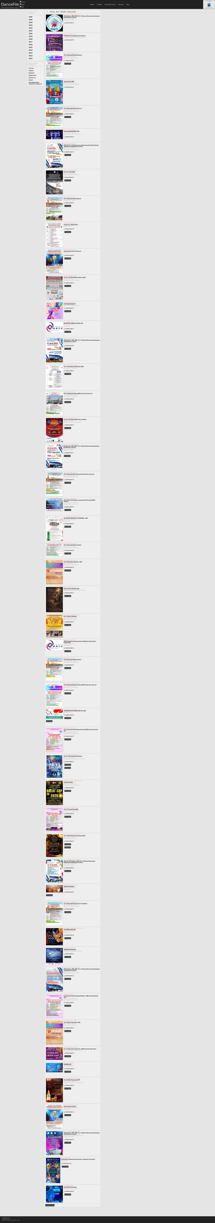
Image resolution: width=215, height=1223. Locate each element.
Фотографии (68, 63)
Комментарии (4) (69, 136)
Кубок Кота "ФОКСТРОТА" (71, 224)
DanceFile (10, 4)
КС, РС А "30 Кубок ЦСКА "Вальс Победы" (75, 419)
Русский (23, 2)
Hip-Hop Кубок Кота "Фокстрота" (72, 251)
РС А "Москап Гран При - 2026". (72, 1022)
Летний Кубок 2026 (69, 81)
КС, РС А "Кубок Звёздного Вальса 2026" (75, 277)
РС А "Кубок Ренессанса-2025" (72, 1079)
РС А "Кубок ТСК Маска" (70, 616)
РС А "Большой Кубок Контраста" (73, 55)
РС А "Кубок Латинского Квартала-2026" (74, 835)
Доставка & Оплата (110, 4)
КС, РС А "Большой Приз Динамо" (73, 756)
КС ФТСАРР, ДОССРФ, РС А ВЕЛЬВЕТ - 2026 (76, 518)
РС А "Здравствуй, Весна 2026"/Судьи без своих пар (78, 393)
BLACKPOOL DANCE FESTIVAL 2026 (73, 323)
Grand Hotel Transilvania (70, 1187)
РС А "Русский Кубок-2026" (71, 809)
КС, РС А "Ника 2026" (69, 171)
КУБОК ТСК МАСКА (69, 886)
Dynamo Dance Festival (70, 1106)
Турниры (99, 4)
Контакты (121, 4)
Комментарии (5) (69, 177)
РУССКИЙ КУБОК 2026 (70, 929)
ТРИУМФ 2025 (67, 1064)
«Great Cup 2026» (68, 782)
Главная (92, 4)
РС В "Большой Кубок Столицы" (73, 659)
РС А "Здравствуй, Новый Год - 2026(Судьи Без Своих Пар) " (80, 1048)
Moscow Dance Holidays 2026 (71, 588)
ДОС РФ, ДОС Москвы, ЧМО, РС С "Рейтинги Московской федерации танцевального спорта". (79, 861)
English (23, 4)
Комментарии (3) (69, 452)
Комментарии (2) (69, 151)
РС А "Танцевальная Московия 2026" (74, 366)
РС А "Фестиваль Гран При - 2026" (73, 561)
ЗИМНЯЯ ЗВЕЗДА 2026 (70, 949)
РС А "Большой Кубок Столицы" (73, 545)
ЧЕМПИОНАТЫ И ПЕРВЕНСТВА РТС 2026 (75, 710)
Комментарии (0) (69, 39)
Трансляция (49, 721)
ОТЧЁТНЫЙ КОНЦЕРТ (70, 304)
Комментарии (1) (69, 22)
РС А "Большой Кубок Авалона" (72, 198)
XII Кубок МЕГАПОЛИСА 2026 (71, 131)
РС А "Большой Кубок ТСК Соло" (73, 108)
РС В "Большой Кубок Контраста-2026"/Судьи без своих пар (80, 684)
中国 (22, 7)
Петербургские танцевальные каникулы (74, 35)
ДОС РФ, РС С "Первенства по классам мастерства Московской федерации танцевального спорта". (81, 145)
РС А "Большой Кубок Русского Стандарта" (75, 903)
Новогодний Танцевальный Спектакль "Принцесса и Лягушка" (78, 1159)
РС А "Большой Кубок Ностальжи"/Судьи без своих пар (79, 474)
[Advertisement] (13, 35)
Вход (127, 4)
